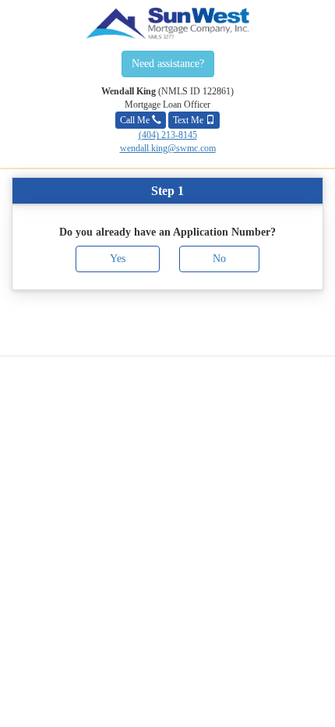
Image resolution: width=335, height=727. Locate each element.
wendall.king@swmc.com (168, 148)
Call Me (136, 120)
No (219, 258)
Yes (117, 258)
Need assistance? (168, 63)
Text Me (189, 120)
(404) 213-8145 (168, 134)
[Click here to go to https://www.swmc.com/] (167, 23)
